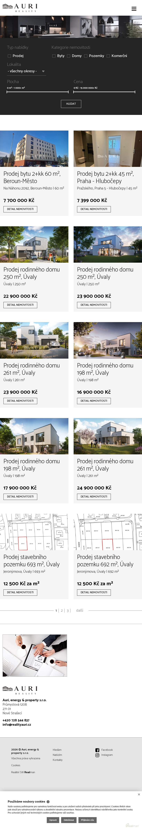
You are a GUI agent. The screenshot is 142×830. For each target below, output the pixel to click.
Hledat (71, 104)
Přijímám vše (87, 820)
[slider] (6, 92)
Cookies (15, 765)
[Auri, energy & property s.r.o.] (20, 8)
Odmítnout (69, 820)
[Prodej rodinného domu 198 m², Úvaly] (108, 340)
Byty (60, 56)
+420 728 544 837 (16, 720)
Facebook (107, 750)
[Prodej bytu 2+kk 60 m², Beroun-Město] (34, 149)
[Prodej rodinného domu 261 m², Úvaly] (34, 340)
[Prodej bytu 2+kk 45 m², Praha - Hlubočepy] (108, 149)
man (29, 772)
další (79, 611)
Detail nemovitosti (20, 209)
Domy (77, 56)
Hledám (57, 750)
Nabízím (57, 755)
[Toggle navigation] (134, 9)
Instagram (107, 755)
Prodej (18, 56)
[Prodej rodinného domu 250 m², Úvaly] (34, 244)
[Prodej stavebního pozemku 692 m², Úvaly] (108, 532)
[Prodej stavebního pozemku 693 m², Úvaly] (34, 532)
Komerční (119, 56)
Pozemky (96, 56)
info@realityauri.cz (17, 725)
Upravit (53, 820)
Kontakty (58, 760)
